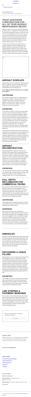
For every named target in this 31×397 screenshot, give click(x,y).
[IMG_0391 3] (15, 67)
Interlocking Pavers (6, 362)
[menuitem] (16, 1)
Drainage (4, 366)
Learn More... (24, 340)
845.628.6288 (15, 1)
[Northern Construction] (12, 7)
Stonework (4, 364)
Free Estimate (15, 3)
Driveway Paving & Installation (9, 358)
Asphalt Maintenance (7, 12)
